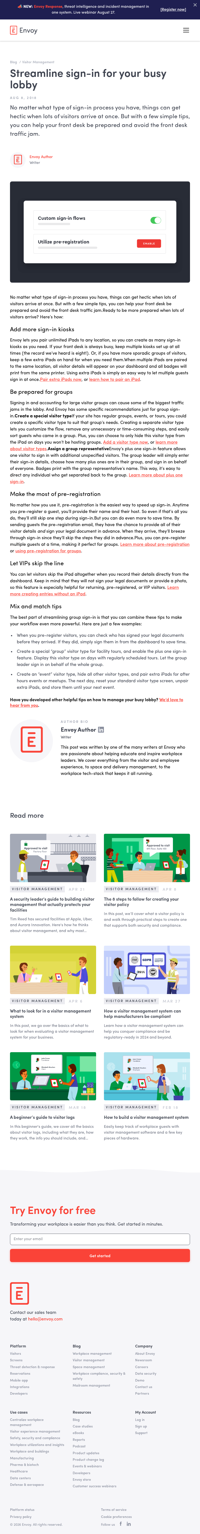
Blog (76, 1420)
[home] (23, 30)
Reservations (20, 1373)
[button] (185, 30)
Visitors (15, 1353)
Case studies (83, 1426)
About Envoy (145, 1353)
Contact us (143, 1387)
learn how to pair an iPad (114, 379)
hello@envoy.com (45, 1319)
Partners (142, 1393)
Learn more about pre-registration (155, 544)
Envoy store (82, 1479)
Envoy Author (41, 157)
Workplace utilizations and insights (37, 1445)
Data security (145, 1373)
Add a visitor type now (125, 442)
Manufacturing (22, 1458)
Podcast (79, 1446)
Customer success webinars (94, 1486)
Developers (19, 1393)
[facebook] (121, 1525)
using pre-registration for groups (48, 551)
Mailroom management (91, 1385)
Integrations (19, 1387)
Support (141, 1433)
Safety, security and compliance (35, 1438)
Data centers (20, 1478)
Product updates (86, 1453)
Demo (139, 1380)
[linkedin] (129, 1525)
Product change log (88, 1460)
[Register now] (173, 10)
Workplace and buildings (29, 1451)
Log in (140, 1420)
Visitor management (89, 1360)
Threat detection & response (32, 1367)
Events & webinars (87, 1466)
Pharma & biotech (24, 1465)
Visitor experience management (35, 1431)
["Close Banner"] (195, 5)
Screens (16, 1360)
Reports (79, 1440)
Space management (89, 1367)
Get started (100, 1255)
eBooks (78, 1433)
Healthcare (19, 1471)
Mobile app (19, 1380)
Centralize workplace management (27, 1422)
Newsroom (143, 1360)
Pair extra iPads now (60, 379)
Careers (141, 1367)
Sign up (141, 1426)
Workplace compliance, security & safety (99, 1376)
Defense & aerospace (27, 1485)
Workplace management (92, 1353)
